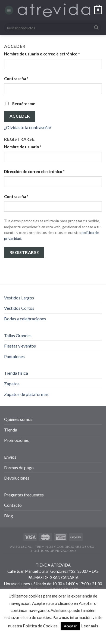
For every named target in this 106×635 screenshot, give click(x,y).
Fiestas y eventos (20, 345)
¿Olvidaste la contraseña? (28, 127)
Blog (8, 515)
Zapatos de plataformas (26, 394)
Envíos (10, 456)
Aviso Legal (21, 547)
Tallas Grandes (18, 335)
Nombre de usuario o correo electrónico (42, 54)
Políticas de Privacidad (53, 551)
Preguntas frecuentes (24, 494)
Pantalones (14, 356)
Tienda (10, 429)
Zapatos (12, 383)
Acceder (20, 116)
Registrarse (24, 252)
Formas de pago (19, 467)
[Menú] (9, 10)
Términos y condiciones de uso (65, 547)
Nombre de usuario (22, 147)
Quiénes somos (18, 419)
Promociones (16, 440)
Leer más (89, 625)
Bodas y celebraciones (25, 318)
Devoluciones (16, 477)
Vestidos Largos (19, 297)
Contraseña (16, 78)
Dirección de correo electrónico (34, 171)
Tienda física (16, 373)
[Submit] (96, 28)
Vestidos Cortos (19, 308)
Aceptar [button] (70, 626)
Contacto (13, 505)
